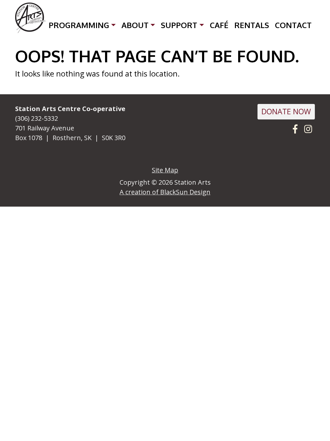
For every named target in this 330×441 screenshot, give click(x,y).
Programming (79, 25)
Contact (293, 25)
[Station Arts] (30, 18)
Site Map (165, 170)
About (135, 25)
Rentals (251, 25)
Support (179, 25)
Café (219, 25)
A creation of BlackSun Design (165, 192)
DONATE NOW (286, 111)
